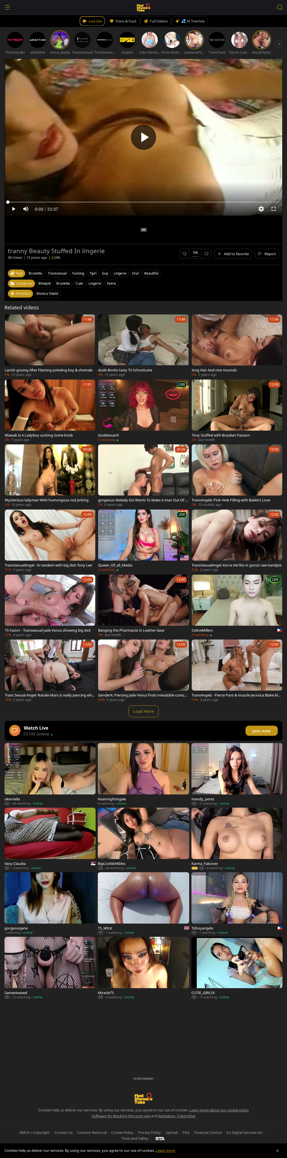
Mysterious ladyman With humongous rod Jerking (47, 500)
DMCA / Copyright (34, 1132)
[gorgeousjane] (50, 903)
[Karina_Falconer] (237, 839)
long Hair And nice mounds (214, 370)
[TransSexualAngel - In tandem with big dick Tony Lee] (50, 541)
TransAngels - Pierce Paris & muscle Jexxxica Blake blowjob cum (236, 695)
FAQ (185, 1132)
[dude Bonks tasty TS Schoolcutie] (143, 345)
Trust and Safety (135, 1138)
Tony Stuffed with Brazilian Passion (221, 435)
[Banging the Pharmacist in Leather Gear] (143, 606)
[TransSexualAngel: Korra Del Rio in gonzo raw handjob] (237, 541)
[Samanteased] (50, 968)
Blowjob (44, 283)
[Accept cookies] (277, 1151)
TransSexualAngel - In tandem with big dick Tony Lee (48, 565)
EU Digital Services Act (244, 1132)
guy (105, 273)
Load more (143, 711)
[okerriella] (50, 774)
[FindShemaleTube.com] (144, 7)
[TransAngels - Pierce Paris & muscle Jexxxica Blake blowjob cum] (237, 670)
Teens (111, 283)
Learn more (165, 1150)
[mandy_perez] (237, 774)
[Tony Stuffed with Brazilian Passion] (237, 411)
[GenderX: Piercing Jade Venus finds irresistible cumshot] (143, 670)
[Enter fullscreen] (273, 208)
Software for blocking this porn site (121, 1115)
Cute (79, 283)
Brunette (63, 283)
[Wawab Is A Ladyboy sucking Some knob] (50, 411)
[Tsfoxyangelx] (237, 903)
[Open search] (280, 7)
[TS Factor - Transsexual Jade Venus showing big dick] (50, 606)
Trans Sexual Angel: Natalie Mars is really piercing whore (49, 695)
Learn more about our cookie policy (219, 1110)
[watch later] (11, 321)
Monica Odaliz (47, 293)
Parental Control (208, 1132)
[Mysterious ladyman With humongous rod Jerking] (50, 475)
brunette (35, 273)
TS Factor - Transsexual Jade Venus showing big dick (48, 630)
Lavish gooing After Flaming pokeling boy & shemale (48, 370)
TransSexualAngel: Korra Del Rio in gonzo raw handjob (237, 565)
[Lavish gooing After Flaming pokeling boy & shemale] (50, 345)
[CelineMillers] (237, 606)
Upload (172, 1132)
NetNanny (166, 1115)
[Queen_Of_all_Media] (143, 541)
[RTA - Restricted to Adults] (160, 1138)
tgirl (93, 273)
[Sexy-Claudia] (50, 839)
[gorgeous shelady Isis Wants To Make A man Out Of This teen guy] (143, 475)
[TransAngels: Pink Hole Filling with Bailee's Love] (237, 475)
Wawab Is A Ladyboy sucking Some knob (39, 435)
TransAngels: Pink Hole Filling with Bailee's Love (231, 500)
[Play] (143, 137)
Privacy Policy (149, 1132)
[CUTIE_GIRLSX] (237, 968)
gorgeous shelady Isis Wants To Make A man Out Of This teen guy (142, 500)
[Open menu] (7, 7)
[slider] (143, 202)
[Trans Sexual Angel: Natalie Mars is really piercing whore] (50, 670)
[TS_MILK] (143, 903)
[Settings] (261, 208)
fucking (78, 273)
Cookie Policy (122, 1132)
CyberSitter (186, 1115)
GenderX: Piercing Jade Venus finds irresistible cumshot (143, 695)
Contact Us (63, 1132)
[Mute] (25, 208)
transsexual (57, 273)
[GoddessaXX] (143, 411)
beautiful (151, 273)
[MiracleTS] (143, 968)
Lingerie (95, 283)
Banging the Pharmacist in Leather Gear (131, 630)
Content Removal (92, 1132)
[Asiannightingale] (143, 774)
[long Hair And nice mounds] (237, 345)
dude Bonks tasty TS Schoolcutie (125, 370)
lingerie (120, 273)
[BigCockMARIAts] (143, 839)
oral (135, 273)
